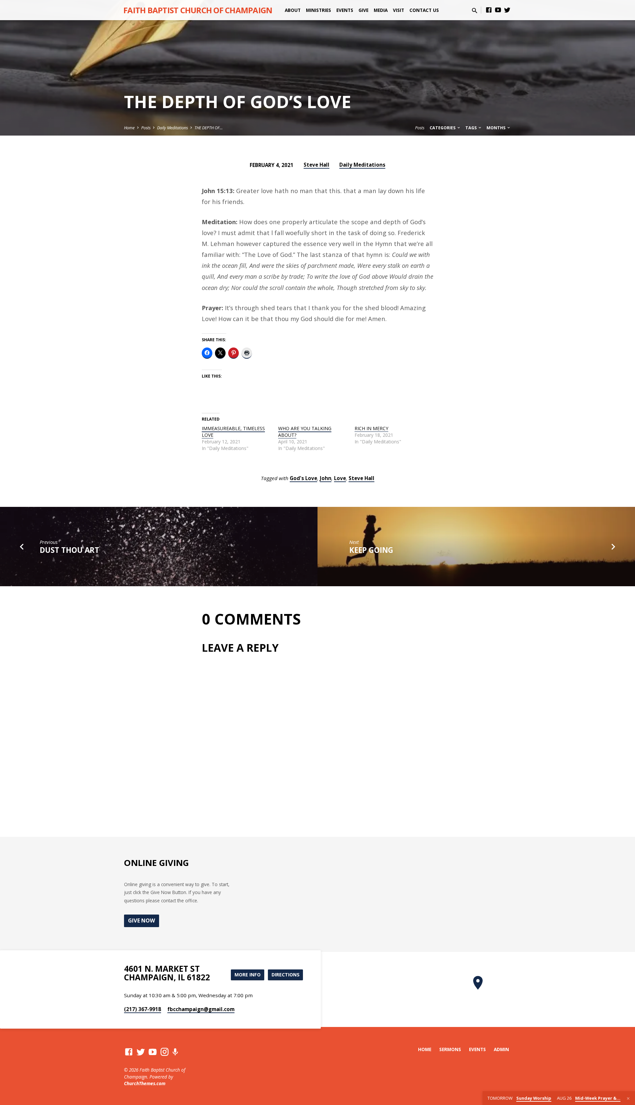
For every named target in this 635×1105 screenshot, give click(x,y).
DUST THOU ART (69, 550)
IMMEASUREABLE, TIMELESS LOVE (233, 431)
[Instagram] (164, 1051)
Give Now (141, 920)
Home (129, 128)
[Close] (628, 1098)
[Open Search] (474, 10)
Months (496, 128)
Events (344, 10)
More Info (247, 974)
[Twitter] (507, 10)
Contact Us (424, 10)
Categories (443, 128)
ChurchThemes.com (144, 1083)
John (325, 478)
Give (363, 10)
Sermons (450, 1049)
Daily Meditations (172, 128)
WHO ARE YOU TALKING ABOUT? (304, 431)
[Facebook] (488, 10)
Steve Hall (316, 164)
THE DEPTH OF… (208, 128)
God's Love (303, 478)
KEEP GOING (371, 550)
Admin (501, 1049)
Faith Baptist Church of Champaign (197, 10)
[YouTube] (498, 10)
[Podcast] (175, 1052)
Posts (145, 128)
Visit (398, 10)
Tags (471, 128)
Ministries (318, 10)
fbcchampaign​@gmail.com (200, 1009)
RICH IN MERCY (371, 428)
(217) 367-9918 (142, 1009)
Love (340, 478)
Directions (286, 974)
